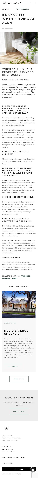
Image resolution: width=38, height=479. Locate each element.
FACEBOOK (25, 276)
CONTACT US (7, 446)
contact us (28, 269)
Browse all (19, 379)
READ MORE (13, 366)
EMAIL (15, 278)
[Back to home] (12, 3)
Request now (19, 411)
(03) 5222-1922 (7, 435)
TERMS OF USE (7, 449)
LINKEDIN (6, 278)
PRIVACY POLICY (8, 451)
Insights (5, 9)
